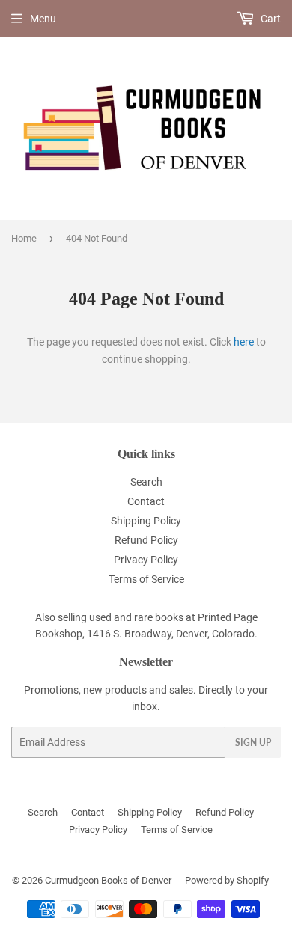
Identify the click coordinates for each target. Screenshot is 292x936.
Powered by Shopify (227, 880)
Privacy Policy (146, 560)
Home (24, 238)
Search (146, 482)
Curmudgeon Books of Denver (108, 880)
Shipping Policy (146, 521)
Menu (43, 19)
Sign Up (253, 742)
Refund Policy (146, 540)
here (244, 342)
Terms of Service (146, 579)
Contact (146, 501)
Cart (269, 19)
